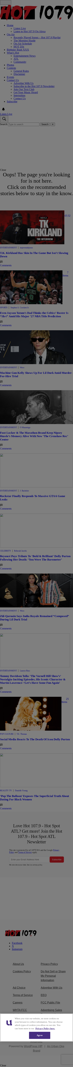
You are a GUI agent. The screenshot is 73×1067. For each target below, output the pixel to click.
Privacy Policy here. (45, 1028)
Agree (40, 1035)
